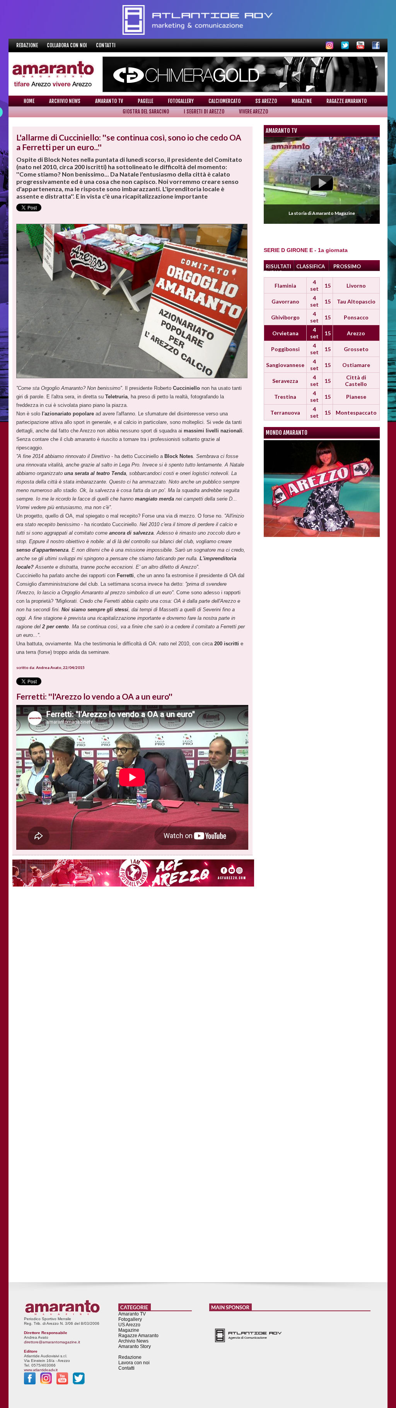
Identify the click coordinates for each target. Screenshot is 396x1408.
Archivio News (64, 101)
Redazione (27, 45)
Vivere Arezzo (253, 111)
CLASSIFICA (310, 266)
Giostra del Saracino (146, 111)
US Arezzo (129, 1324)
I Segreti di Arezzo (204, 111)
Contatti (106, 45)
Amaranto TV (109, 101)
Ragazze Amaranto (346, 101)
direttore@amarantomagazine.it (52, 1342)
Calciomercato (224, 101)
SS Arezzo (266, 101)
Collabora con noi (67, 45)
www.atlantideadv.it (41, 1370)
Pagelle (145, 101)
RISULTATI (278, 266)
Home (29, 101)
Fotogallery (181, 101)
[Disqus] (132, 987)
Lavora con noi (134, 1362)
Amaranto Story (134, 1346)
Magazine (302, 101)
